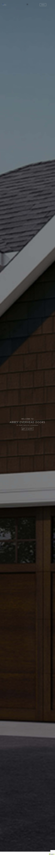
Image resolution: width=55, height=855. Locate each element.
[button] (27, 4)
